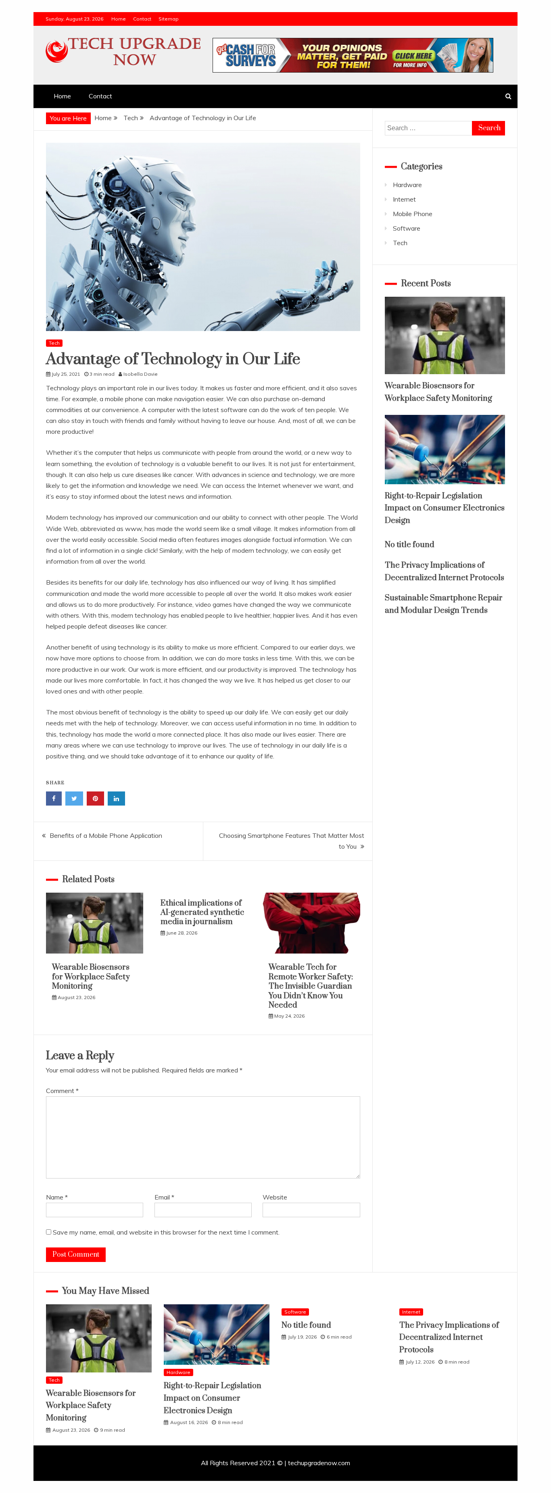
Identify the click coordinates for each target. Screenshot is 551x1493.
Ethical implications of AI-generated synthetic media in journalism (202, 912)
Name (57, 1197)
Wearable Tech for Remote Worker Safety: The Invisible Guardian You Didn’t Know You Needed (311, 986)
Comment (62, 1091)
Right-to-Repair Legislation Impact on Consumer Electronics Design (445, 508)
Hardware (407, 185)
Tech (54, 343)
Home (118, 19)
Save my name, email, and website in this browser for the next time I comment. (166, 1232)
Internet (404, 199)
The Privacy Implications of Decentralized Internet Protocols (449, 1337)
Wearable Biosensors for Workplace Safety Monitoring (91, 976)
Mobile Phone (412, 214)
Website (275, 1197)
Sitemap (169, 19)
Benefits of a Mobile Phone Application (106, 835)
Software (406, 228)
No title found (409, 545)
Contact (142, 19)
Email (164, 1197)
